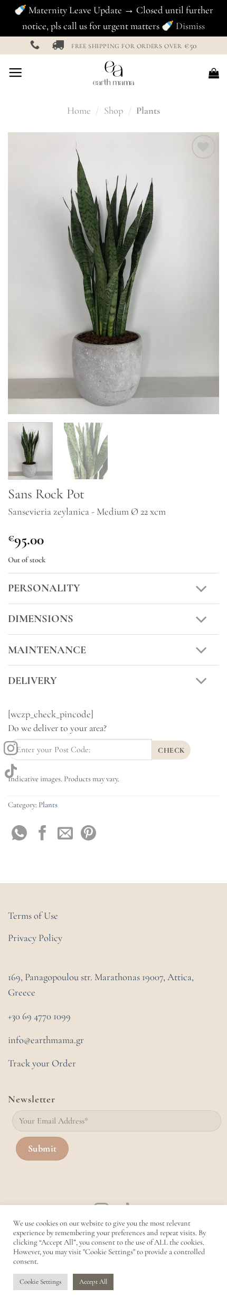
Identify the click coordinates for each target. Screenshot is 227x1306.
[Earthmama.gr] (113, 73)
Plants (148, 110)
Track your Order (42, 1063)
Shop (113, 110)
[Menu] (15, 73)
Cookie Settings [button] (40, 1281)
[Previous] (25, 273)
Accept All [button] (93, 1281)
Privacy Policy (35, 938)
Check (171, 750)
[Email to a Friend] (65, 834)
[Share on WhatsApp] (19, 834)
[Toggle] (202, 590)
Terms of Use (33, 915)
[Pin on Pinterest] (88, 834)
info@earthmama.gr (46, 1040)
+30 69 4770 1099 (39, 1016)
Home (79, 110)
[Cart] (214, 73)
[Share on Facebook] (42, 834)
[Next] (201, 273)
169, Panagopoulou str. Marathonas (75, 977)
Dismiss (190, 26)
